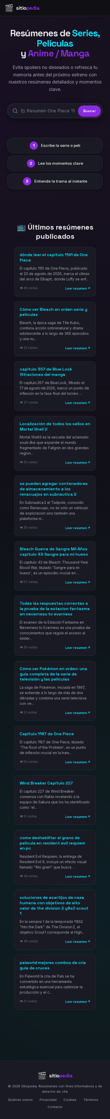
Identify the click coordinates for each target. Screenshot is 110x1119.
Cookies (69, 1100)
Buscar (89, 111)
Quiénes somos (20, 1100)
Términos (90, 1100)
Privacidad (48, 1100)
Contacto (55, 1107)
